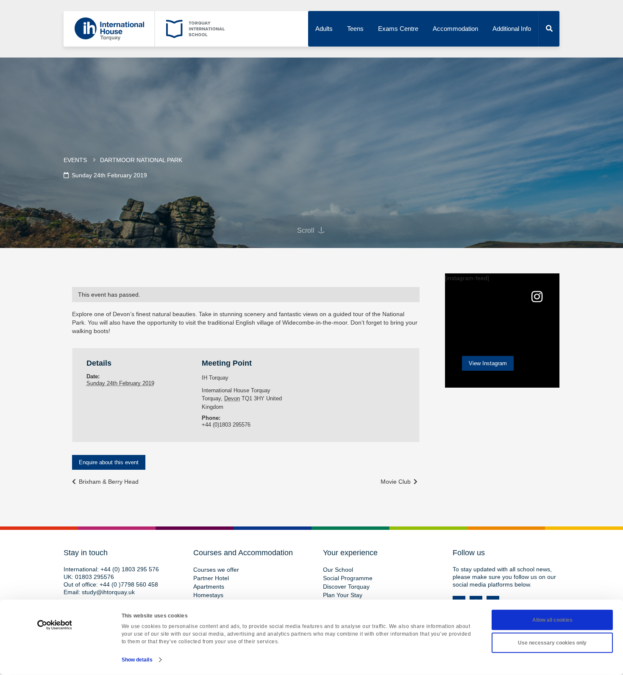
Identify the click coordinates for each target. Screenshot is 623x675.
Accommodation (455, 28)
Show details (137, 660)
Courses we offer (216, 569)
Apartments (208, 586)
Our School (338, 569)
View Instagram (488, 363)
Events (75, 160)
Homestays (208, 595)
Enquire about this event (109, 462)
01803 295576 (94, 576)
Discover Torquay (346, 586)
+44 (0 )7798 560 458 (129, 584)
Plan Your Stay (342, 595)
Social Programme (348, 578)
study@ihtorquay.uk (108, 592)
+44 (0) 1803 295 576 (129, 569)
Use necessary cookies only (552, 643)
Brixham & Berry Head (108, 481)
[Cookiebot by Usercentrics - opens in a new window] (55, 625)
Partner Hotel (211, 578)
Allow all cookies (552, 620)
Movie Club (396, 481)
